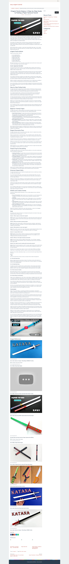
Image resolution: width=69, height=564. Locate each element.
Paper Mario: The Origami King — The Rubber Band (14, 547)
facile (20, 551)
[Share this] (11, 534)
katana (23, 551)
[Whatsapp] (18, 534)
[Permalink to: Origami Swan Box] (26, 542)
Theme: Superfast (39, 561)
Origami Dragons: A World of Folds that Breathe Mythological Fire (36, 547)
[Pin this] (14, 534)
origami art (14, 551)
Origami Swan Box (24, 546)
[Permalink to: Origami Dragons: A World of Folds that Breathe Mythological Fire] (37, 542)
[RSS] (58, 1)
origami (25, 551)
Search (45, 10)
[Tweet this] (13, 534)
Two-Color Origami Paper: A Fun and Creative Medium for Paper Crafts (17, 555)
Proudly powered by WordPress (31, 561)
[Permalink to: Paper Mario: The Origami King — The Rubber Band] (15, 542)
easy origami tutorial (16, 4)
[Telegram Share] (16, 534)
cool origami (45, 30)
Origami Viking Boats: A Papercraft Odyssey (35, 555)
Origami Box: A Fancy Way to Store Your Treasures (51, 26)
